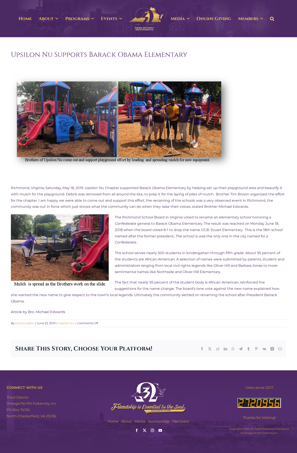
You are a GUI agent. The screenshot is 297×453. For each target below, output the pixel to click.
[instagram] (152, 430)
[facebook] (136, 430)
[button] (272, 18)
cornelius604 (24, 323)
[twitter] (144, 430)
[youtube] (160, 430)
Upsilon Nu (66, 323)
